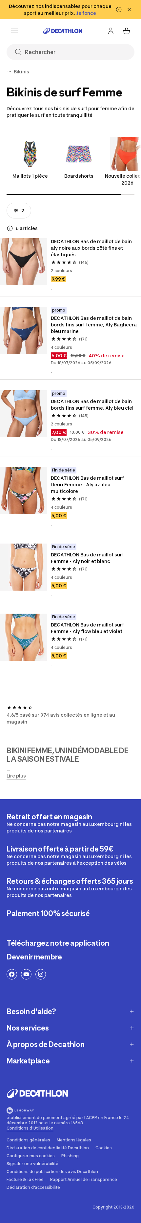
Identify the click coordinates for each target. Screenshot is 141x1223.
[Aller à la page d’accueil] (62, 31)
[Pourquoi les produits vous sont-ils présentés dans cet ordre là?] (10, 228)
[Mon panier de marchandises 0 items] (126, 31)
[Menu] (14, 31)
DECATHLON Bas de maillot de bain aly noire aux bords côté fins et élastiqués (91, 248)
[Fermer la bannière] (129, 9)
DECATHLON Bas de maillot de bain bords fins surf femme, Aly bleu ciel (92, 404)
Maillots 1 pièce (30, 176)
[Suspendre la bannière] (118, 9)
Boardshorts (78, 176)
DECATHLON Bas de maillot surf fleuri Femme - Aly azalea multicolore (87, 484)
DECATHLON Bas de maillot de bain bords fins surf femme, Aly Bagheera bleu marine (94, 324)
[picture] (23, 261)
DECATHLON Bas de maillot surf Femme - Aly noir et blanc (87, 558)
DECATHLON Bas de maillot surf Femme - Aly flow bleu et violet (87, 628)
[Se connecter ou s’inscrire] (111, 31)
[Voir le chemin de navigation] (9, 71)
